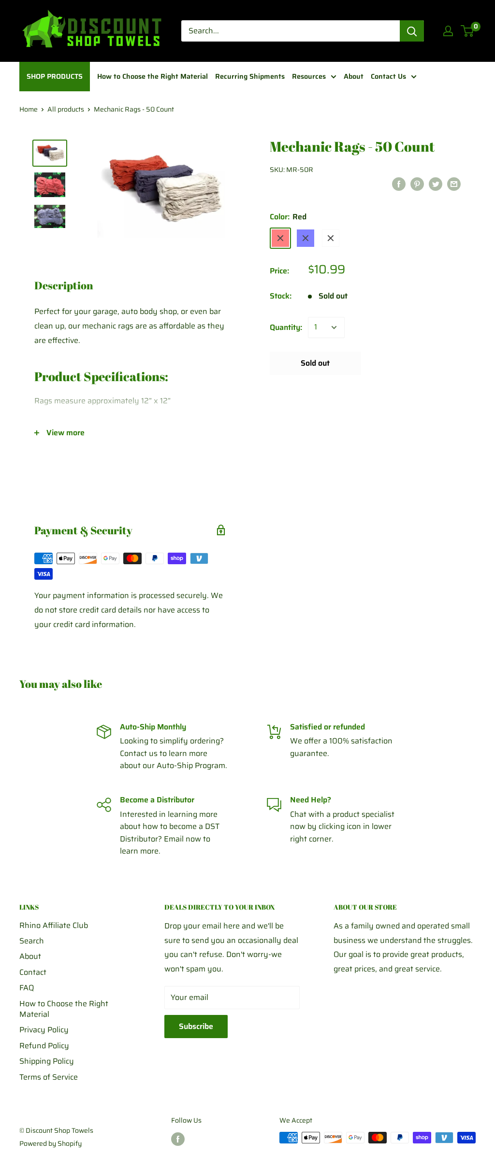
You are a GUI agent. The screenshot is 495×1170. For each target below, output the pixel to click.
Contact (32, 972)
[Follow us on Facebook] (178, 1138)
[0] (468, 31)
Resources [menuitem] (309, 76)
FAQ (26, 988)
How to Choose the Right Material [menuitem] (152, 76)
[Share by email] (454, 183)
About (30, 956)
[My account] (448, 31)
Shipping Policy (46, 1061)
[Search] (412, 31)
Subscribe (196, 1026)
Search (31, 941)
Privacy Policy (44, 1030)
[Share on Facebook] (399, 183)
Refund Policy (44, 1046)
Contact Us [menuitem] (388, 76)
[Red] (280, 238)
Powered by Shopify (50, 1143)
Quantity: (286, 327)
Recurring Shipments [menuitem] (250, 76)
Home (28, 109)
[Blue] (305, 238)
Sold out (315, 363)
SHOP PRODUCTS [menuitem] (55, 76)
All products (65, 109)
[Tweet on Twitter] (435, 183)
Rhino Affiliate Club (53, 925)
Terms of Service (48, 1077)
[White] (330, 238)
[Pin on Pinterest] (417, 183)
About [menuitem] (354, 76)
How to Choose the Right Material (63, 1009)
